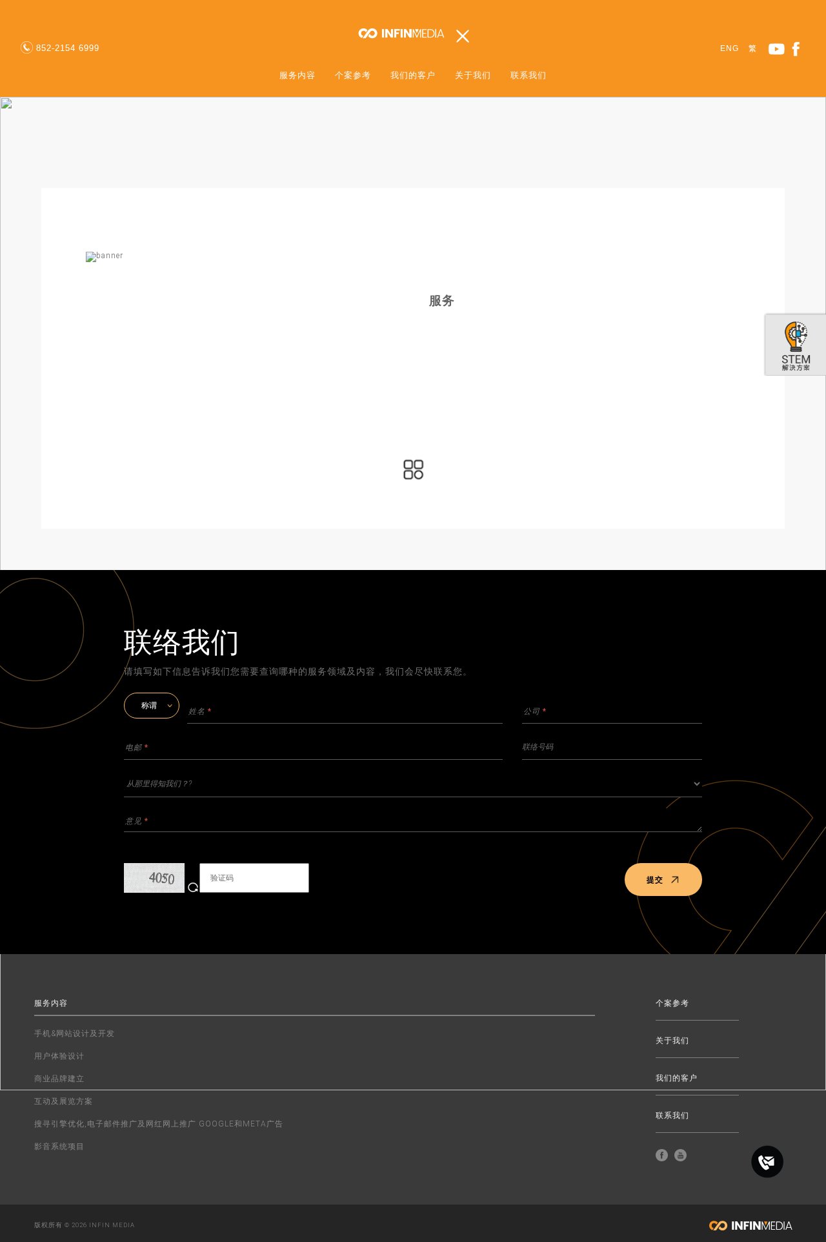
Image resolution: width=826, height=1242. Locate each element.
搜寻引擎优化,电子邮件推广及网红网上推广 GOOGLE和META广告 (158, 1123)
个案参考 (353, 75)
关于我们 (473, 75)
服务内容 (297, 75)
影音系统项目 (59, 1146)
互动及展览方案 (63, 1101)
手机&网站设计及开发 (74, 1033)
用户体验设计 (59, 1056)
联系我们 (528, 75)
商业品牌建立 (59, 1078)
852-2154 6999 (67, 48)
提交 (655, 880)
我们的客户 (413, 75)
